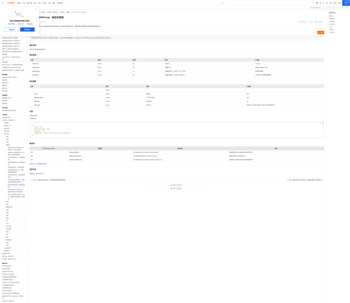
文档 (327, 3)
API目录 (63, 12)
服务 (53, 3)
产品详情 (310, 22)
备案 (331, 3)
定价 (39, 3)
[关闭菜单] (3, 3)
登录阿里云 (27, 29)
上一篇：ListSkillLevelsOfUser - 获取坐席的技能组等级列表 (48, 180)
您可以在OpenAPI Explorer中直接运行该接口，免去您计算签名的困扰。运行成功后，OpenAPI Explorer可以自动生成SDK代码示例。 (71, 38)
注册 (339, 3)
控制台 (335, 3)
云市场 (44, 3)
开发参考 (43, 12)
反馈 (180, 188)
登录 (346, 3)
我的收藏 (319, 22)
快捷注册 (11, 30)
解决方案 (29, 3)
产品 (23, 3)
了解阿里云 (60, 3)
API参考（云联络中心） (53, 12)
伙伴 (49, 3)
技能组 (68, 12)
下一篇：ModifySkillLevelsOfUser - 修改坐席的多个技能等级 (304, 180)
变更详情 (41, 173)
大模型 (19, 3)
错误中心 (34, 164)
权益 (35, 3)
